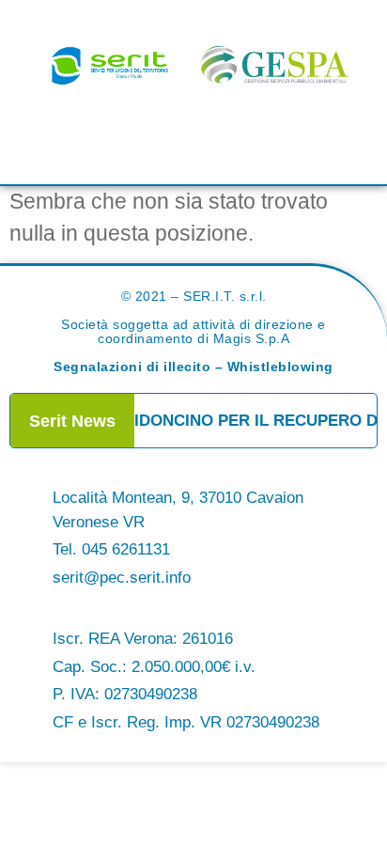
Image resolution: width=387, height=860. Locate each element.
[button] (193, 140)
